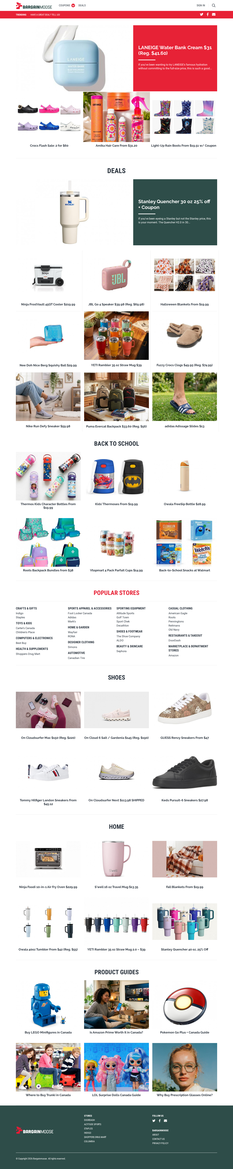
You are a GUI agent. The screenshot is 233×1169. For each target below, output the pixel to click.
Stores (88, 1115)
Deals (82, 5)
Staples (88, 1128)
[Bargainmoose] (34, 5)
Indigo (87, 1132)
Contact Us (158, 1139)
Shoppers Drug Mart (95, 1137)
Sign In (201, 5)
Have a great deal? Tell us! (45, 14)
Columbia (89, 1141)
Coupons (64, 5)
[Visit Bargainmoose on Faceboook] (207, 15)
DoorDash (89, 1120)
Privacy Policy (160, 1143)
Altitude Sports (92, 1124)
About (155, 1134)
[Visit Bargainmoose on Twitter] (201, 15)
